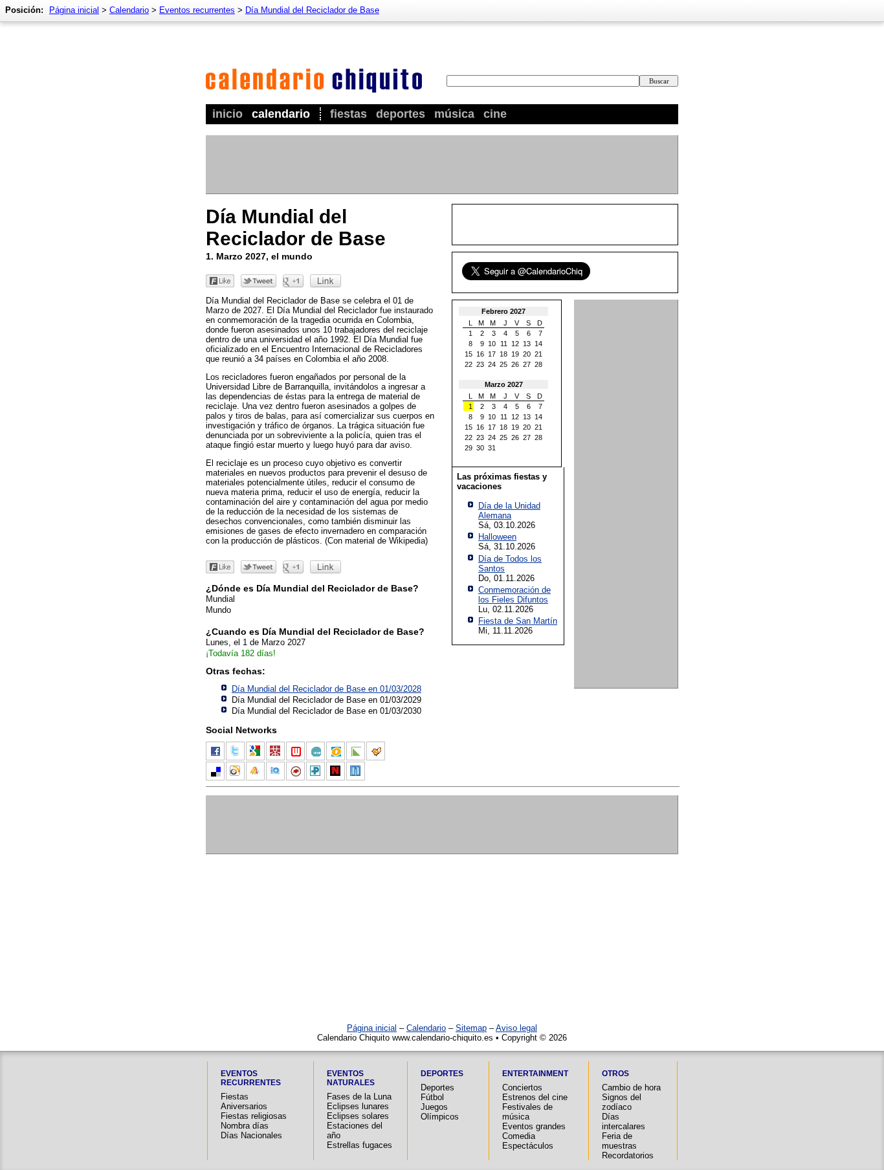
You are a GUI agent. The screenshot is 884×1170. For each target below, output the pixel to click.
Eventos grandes (534, 1126)
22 (468, 364)
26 (515, 364)
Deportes (400, 113)
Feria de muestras (619, 1141)
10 (492, 344)
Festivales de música (527, 1111)
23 (480, 364)
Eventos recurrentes (197, 10)
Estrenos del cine (535, 1097)
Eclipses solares (358, 1116)
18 (503, 354)
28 (538, 364)
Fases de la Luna (359, 1096)
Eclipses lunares (358, 1106)
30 (480, 448)
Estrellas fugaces (359, 1145)
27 (527, 364)
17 (492, 354)
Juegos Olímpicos (440, 1111)
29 (468, 448)
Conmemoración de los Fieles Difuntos (514, 594)
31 (492, 448)
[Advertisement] (441, 164)
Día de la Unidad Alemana (509, 510)
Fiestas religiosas (254, 1116)
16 (480, 354)
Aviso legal (516, 1028)
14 (538, 344)
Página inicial (74, 10)
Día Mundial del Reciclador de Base (312, 10)
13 (527, 344)
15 (468, 354)
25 (503, 364)
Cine (495, 113)
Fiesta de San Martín (517, 621)
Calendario (281, 113)
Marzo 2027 (504, 384)
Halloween (497, 537)
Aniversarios (244, 1106)
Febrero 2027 (503, 311)
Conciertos (522, 1087)
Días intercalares (623, 1121)
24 (492, 364)
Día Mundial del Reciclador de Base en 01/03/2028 (326, 689)
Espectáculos (527, 1146)
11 (503, 344)
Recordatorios (628, 1155)
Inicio (227, 113)
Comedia (518, 1136)
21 (538, 354)
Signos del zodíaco (621, 1102)
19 (515, 354)
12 (515, 344)
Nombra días (245, 1126)
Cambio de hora (631, 1087)
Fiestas (348, 113)
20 (527, 354)
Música (454, 113)
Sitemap (471, 1028)
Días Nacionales (251, 1135)
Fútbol (432, 1097)
